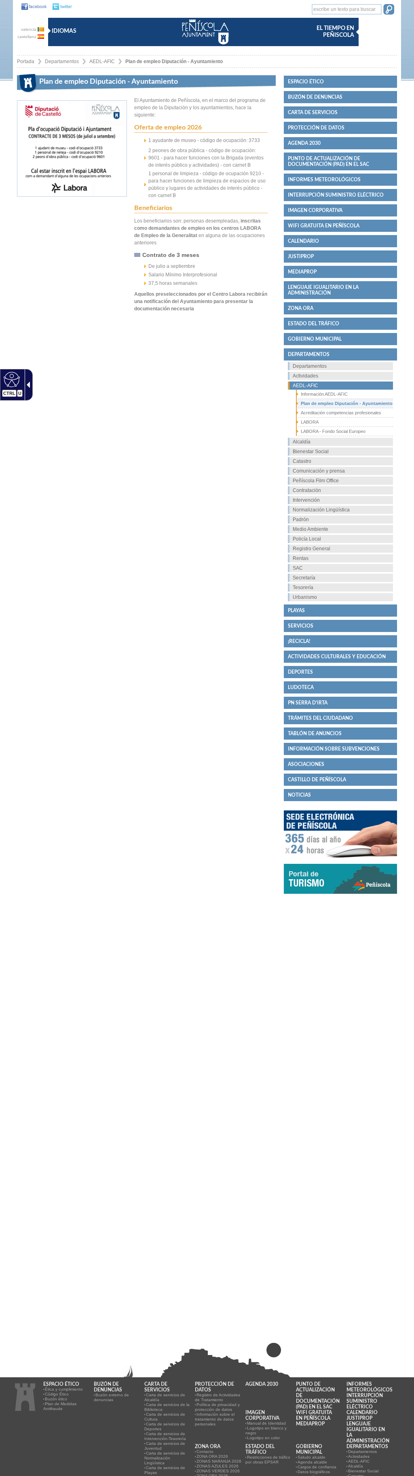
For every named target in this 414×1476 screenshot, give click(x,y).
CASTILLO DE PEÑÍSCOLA (317, 779)
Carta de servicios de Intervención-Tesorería (165, 1436)
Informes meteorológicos (324, 179)
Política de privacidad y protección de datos (217, 1407)
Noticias (299, 795)
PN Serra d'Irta (307, 702)
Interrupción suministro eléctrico (336, 195)
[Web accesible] (10, 379)
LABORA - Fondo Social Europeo (333, 431)
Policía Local (307, 539)
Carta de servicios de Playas (164, 1470)
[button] (388, 10)
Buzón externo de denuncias (111, 1397)
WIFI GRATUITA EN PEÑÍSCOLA (323, 225)
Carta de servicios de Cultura (164, 1416)
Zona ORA (300, 308)
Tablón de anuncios (315, 733)
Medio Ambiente (310, 529)
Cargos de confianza (317, 1467)
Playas (296, 610)
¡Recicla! (299, 641)
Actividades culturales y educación (337, 656)
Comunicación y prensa (319, 471)
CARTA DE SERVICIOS (313, 112)
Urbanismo (305, 597)
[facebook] (32, 7)
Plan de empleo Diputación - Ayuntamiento (174, 61)
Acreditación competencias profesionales (341, 412)
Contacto (204, 1451)
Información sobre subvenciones (334, 748)
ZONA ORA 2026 (212, 1456)
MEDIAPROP (302, 271)
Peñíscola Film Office (316, 481)
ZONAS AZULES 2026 (217, 1466)
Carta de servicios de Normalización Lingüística (164, 1458)
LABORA (310, 422)
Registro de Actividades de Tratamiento (217, 1397)
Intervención (306, 500)
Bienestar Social (311, 451)
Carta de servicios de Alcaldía (164, 1397)
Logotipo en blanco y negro (266, 1430)
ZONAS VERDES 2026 (218, 1471)
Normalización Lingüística (321, 510)
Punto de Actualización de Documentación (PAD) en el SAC (328, 161)
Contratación (307, 490)
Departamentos (62, 61)
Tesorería (303, 587)
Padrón (301, 519)
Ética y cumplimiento (64, 1389)
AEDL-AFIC (102, 61)
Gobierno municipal (315, 339)
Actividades (305, 376)
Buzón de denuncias (315, 97)
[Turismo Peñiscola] (340, 897)
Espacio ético (306, 81)
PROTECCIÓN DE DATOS (316, 127)
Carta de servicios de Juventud (164, 1446)
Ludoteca (301, 687)
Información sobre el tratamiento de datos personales (214, 1419)
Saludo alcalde (311, 1457)
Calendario (303, 241)
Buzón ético (56, 1399)
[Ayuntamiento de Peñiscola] (204, 45)
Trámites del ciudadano (320, 718)
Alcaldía (301, 442)
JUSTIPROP (301, 256)
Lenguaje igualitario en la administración (323, 290)
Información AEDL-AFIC (324, 394)
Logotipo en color (263, 1438)
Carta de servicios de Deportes (164, 1426)
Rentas (300, 558)
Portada (25, 61)
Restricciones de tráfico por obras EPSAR (267, 1459)
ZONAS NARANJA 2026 (218, 1461)
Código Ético (57, 1394)
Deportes (300, 672)
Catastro (302, 461)
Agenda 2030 (304, 143)
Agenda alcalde (312, 1462)
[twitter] (60, 7)
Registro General (311, 548)
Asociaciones (306, 764)
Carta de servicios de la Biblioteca (167, 1407)
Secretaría (304, 578)
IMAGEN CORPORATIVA (315, 210)
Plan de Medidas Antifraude (59, 1406)
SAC (298, 568)
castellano (27, 36)
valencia (29, 29)
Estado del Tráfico (313, 323)
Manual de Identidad (266, 1423)
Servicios (300, 625)
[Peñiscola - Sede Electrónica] (340, 861)
